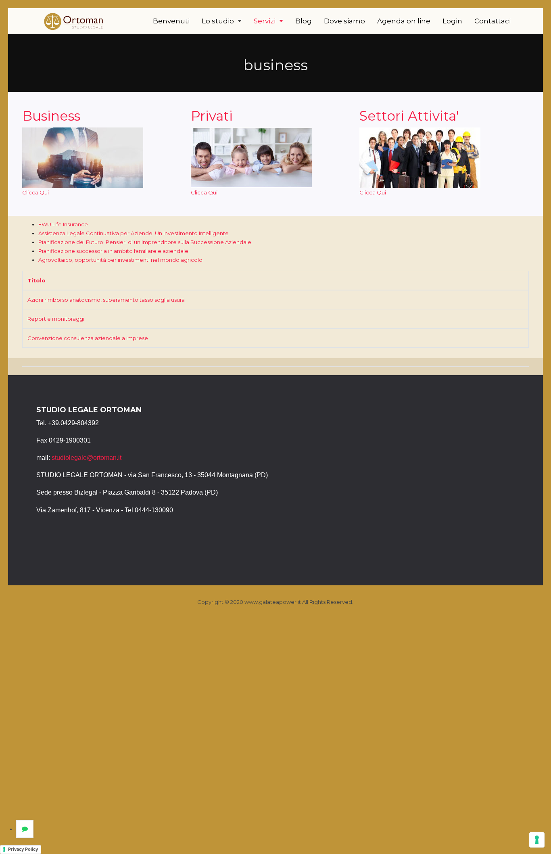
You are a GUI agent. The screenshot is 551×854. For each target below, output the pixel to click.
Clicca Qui (35, 192)
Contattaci (492, 21)
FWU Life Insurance (63, 224)
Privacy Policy (23, 849)
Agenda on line (403, 21)
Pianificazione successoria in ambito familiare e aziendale (113, 251)
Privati (212, 116)
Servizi (265, 21)
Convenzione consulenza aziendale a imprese (87, 338)
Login (452, 21)
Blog (303, 21)
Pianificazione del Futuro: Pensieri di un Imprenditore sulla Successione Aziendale (144, 242)
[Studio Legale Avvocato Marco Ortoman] (74, 21)
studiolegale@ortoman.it (86, 457)
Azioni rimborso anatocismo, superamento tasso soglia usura (106, 299)
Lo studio (219, 21)
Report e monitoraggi (55, 318)
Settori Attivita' (409, 116)
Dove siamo (344, 21)
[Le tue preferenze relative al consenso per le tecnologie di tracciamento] (537, 840)
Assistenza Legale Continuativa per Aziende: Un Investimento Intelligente (133, 233)
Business (51, 116)
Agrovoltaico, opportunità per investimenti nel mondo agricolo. (121, 260)
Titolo (36, 280)
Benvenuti (171, 21)
